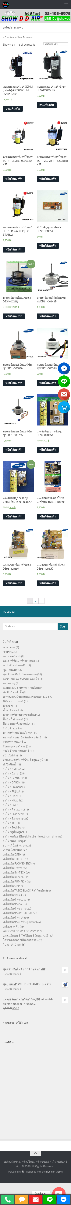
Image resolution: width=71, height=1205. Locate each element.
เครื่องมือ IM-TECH (14, 872)
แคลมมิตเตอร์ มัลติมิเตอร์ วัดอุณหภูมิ (25, 935)
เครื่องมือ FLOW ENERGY (17, 863)
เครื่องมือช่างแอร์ (13, 917)
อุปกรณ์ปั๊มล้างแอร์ (14, 845)
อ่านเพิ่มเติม (12, 108)
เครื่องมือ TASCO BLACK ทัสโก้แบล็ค (24, 890)
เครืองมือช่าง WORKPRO (17, 913)
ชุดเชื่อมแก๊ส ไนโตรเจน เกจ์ (20, 674)
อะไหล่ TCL (9, 823)
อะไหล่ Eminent (12, 787)
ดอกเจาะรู (9, 683)
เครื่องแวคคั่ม (11, 926)
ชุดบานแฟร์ (10, 670)
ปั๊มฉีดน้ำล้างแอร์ (13, 719)
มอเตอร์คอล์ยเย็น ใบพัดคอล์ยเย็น (23, 737)
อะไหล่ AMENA (12, 769)
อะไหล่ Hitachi (11, 800)
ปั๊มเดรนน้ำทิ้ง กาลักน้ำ (16, 724)
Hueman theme (54, 1171)
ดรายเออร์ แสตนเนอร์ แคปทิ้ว (21, 679)
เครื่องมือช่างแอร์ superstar (19, 922)
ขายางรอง (9, 647)
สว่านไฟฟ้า (10, 755)
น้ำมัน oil (8, 706)
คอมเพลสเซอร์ (12, 656)
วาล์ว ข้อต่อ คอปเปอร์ (16, 751)
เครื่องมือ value (12, 895)
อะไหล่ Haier (10, 796)
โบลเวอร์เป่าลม (12, 944)
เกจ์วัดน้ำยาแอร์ (12, 850)
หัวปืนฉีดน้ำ (10, 764)
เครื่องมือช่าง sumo (14, 908)
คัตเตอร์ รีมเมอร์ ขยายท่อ (18, 661)
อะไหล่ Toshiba (12, 827)
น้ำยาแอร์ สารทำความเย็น (19, 715)
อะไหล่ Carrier (11, 773)
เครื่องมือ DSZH (12, 854)
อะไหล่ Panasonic (13, 809)
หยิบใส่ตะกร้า (13, 179)
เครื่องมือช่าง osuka (14, 899)
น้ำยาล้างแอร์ (11, 710)
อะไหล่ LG (9, 805)
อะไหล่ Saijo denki (13, 814)
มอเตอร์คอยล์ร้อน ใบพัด (17, 733)
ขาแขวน (8, 652)
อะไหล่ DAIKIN (11, 782)
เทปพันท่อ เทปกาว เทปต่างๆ (20, 931)
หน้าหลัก (7, 37)
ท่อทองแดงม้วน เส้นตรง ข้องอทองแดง (26, 697)
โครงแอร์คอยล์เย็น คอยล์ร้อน (20, 940)
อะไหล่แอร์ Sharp (13, 841)
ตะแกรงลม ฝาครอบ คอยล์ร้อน (21, 688)
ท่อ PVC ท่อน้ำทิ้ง (13, 692)
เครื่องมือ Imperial (13, 877)
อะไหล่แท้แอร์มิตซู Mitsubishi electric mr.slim (30, 836)
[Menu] (66, 4)
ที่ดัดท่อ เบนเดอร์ (13, 701)
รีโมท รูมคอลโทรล (14, 746)
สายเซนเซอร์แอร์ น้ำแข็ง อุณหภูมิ (23, 760)
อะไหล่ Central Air (13, 778)
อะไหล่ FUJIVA (11, 791)
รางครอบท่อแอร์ (13, 742)
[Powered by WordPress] (22, 1171)
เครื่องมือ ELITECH (13, 859)
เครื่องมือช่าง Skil (13, 904)
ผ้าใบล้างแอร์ (11, 728)
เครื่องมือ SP (10, 886)
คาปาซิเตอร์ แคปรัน (15, 665)
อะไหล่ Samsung (13, 818)
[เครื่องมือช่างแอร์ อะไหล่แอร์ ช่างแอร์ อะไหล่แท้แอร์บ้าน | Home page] (6, 5)
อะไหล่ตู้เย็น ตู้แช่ (13, 832)
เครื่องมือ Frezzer (13, 868)
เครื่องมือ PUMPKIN (14, 881)
